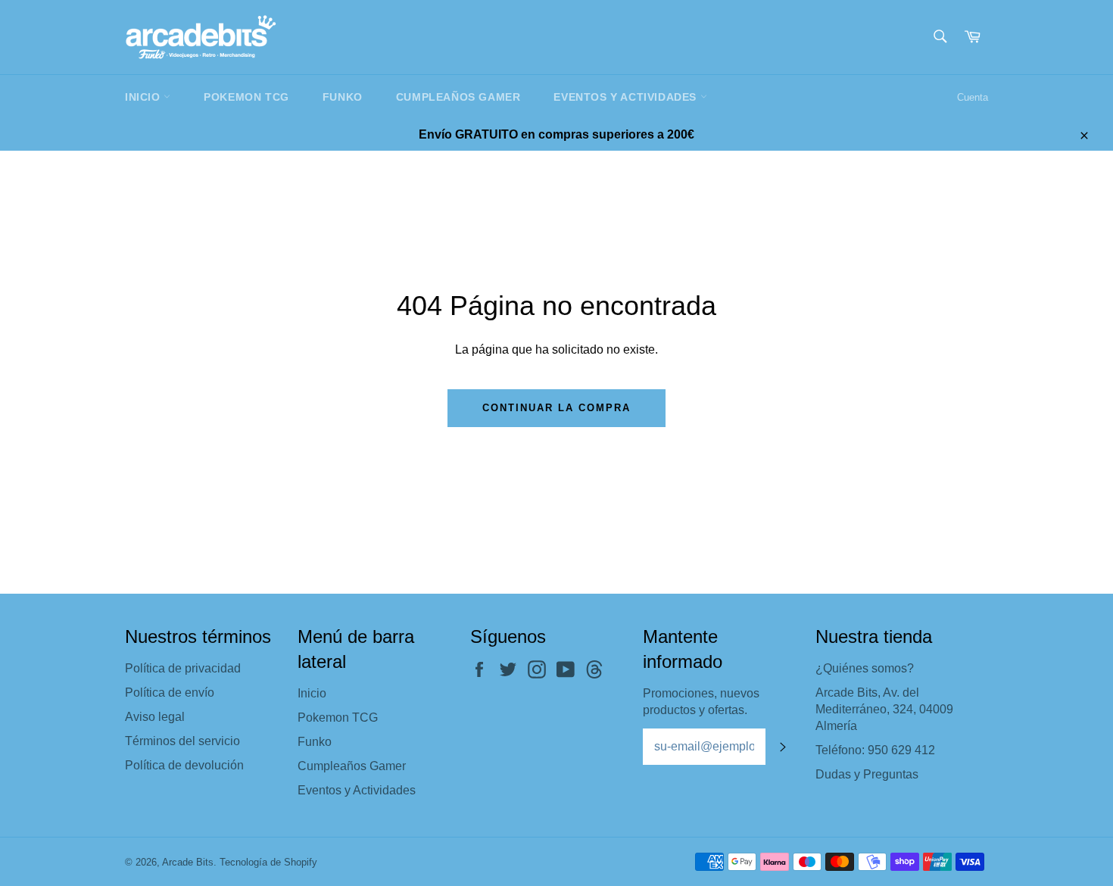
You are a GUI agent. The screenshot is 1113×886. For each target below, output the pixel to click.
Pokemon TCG (246, 97)
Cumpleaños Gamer (458, 97)
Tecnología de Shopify (268, 862)
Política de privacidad (183, 668)
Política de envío (169, 692)
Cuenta (972, 97)
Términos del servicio (182, 741)
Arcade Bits (188, 862)
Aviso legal (155, 716)
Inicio (144, 97)
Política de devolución (184, 765)
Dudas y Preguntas (866, 774)
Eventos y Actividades (626, 97)
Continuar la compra (556, 407)
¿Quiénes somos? (864, 668)
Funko (343, 97)
